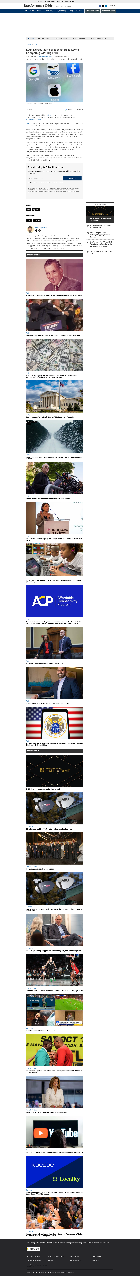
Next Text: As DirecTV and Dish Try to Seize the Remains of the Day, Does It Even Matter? (101, 244)
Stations (40, 11)
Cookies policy (96, 1256)
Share (30, 109)
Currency (49, 11)
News (32, 11)
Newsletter (80, 109)
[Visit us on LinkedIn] (106, 6)
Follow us (69, 109)
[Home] (26, 11)
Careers (50, 1261)
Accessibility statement (34, 1261)
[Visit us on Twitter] (103, 6)
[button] (112, 6)
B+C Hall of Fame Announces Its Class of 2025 (100, 227)
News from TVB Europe (98, 38)
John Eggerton (32, 56)
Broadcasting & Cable (45, 56)
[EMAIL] (40, 230)
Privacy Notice (32, 190)
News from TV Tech (79, 38)
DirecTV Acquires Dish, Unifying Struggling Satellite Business (100, 235)
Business (28, 44)
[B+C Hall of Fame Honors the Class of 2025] (100, 214)
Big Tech (50, 115)
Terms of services (51, 188)
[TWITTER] (36, 230)
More (78, 11)
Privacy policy (74, 1256)
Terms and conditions (33, 1256)
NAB (27, 123)
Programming (61, 11)
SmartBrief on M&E (61, 38)
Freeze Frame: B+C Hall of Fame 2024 (101, 252)
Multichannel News (68, 1)
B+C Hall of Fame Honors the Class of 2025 (100, 219)
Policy (71, 11)
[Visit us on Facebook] (100, 6)
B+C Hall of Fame (43, 38)
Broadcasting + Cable (52, 1)
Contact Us (95, 1261)
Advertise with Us (75, 1261)
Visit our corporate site (101, 1243)
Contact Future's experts (56, 1256)
